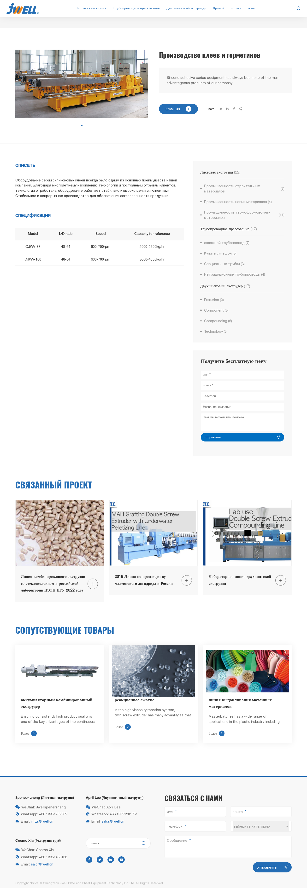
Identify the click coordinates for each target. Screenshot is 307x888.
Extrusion (214, 300)
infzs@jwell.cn (42, 821)
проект (236, 8)
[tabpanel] (81, 84)
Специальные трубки (224, 264)
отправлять (213, 437)
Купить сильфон (220, 253)
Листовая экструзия (90, 8)
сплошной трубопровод (227, 243)
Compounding (218, 321)
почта (238, 812)
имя (170, 812)
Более (28, 733)
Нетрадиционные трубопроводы (234, 274)
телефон (175, 826)
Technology (216, 331)
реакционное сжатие (134, 700)
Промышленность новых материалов (238, 202)
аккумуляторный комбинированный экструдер (56, 703)
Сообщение (177, 840)
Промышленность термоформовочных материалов (244, 215)
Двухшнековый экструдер (186, 8)
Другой (218, 8)
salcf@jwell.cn (42, 864)
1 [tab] (82, 125)
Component (216, 310)
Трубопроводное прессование (136, 8)
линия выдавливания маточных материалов (240, 703)
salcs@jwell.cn (112, 821)
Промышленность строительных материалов (244, 188)
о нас (252, 8)
